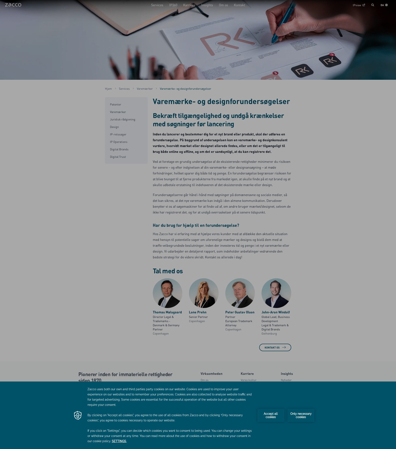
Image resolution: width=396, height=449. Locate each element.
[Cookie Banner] (198, 415)
